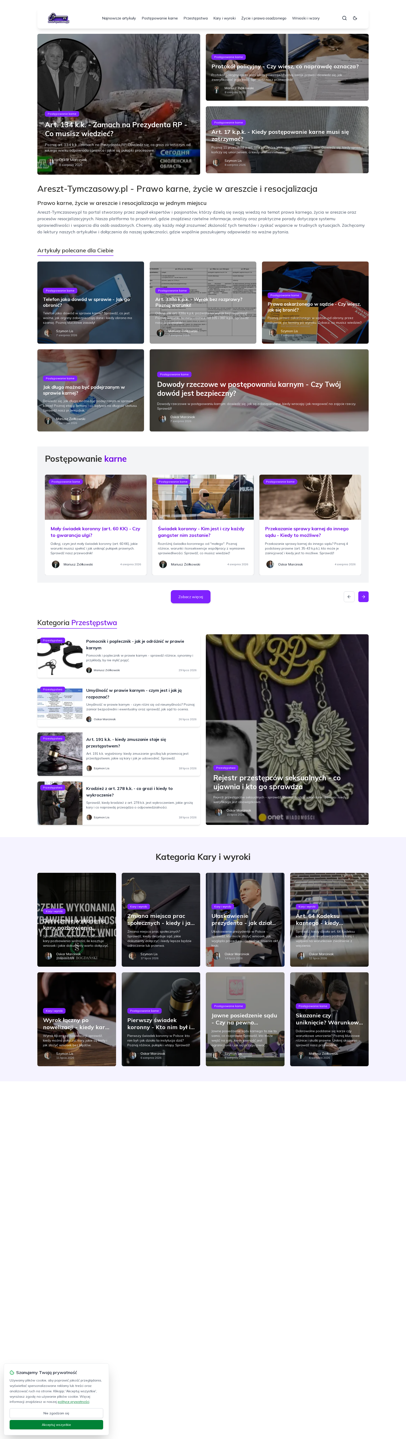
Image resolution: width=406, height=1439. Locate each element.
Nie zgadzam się (56, 1413)
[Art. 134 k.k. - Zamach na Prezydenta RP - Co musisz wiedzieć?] (118, 104)
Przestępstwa (195, 18)
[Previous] (349, 596)
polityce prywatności (73, 1402)
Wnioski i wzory (306, 18)
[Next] (363, 596)
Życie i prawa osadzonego (263, 18)
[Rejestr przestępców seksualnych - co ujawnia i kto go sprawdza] (287, 729)
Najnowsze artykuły (119, 18)
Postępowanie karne (160, 18)
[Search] (344, 18)
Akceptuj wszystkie (56, 1425)
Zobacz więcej (190, 596)
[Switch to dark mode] (355, 18)
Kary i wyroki (224, 18)
